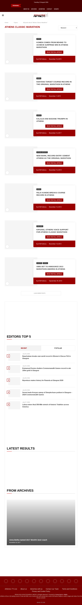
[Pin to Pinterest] (17, 49)
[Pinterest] (76, 581)
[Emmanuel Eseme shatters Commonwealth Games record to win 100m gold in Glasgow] (14, 369)
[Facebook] (6, 581)
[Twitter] (27, 581)
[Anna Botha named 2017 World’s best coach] (41, 522)
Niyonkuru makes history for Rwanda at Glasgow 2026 (42, 380)
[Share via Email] (32, 49)
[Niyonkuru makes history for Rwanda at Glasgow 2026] (14, 381)
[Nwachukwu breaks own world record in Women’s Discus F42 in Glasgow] (14, 357)
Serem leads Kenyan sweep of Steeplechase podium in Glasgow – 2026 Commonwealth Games (47, 394)
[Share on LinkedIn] (20, 49)
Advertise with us (36, 589)
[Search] (79, 15)
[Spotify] (55, 581)
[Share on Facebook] (13, 49)
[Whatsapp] (34, 581)
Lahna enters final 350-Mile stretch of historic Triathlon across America (45, 406)
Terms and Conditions (69, 589)
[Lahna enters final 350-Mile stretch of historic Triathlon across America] (14, 405)
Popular (58, 348)
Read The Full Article (54, 52)
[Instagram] (13, 581)
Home (6, 22)
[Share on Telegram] (25, 49)
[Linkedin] (20, 581)
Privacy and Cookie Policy (41, 591)
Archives (34, 9)
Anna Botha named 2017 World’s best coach (28, 540)
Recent (24, 348)
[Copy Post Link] (28, 49)
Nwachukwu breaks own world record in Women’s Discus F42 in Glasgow (46, 357)
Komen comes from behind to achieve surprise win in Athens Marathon (52, 44)
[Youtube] (48, 581)
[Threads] (62, 581)
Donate (56, 9)
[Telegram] (69, 581)
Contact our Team (52, 589)
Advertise (42, 9)
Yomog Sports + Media (61, 594)
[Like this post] (10, 49)
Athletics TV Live (11, 589)
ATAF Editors (42, 59)
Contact (49, 9)
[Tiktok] (41, 581)
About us (26, 9)
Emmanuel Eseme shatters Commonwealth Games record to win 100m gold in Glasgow (46, 369)
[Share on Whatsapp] (23, 49)
